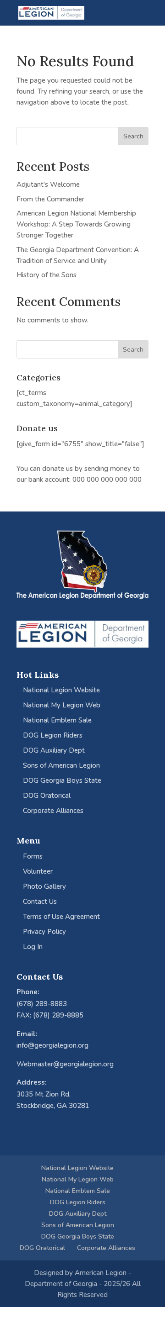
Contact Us (40, 901)
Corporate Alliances (53, 810)
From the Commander (50, 199)
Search (133, 136)
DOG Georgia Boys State (62, 780)
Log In (33, 946)
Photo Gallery (44, 886)
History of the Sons (46, 274)
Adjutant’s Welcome (48, 184)
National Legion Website (61, 690)
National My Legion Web (61, 705)
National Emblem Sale (57, 720)
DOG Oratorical (47, 795)
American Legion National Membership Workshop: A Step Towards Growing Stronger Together (76, 224)
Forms (33, 856)
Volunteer (38, 871)
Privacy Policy (44, 931)
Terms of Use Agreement (61, 916)
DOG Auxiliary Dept (54, 750)
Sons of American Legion (61, 765)
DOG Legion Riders (52, 735)
